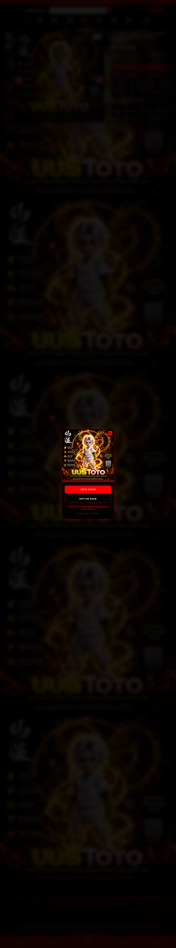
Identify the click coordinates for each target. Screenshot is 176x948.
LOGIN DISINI (88, 489)
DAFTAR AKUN (88, 498)
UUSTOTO (88, 513)
